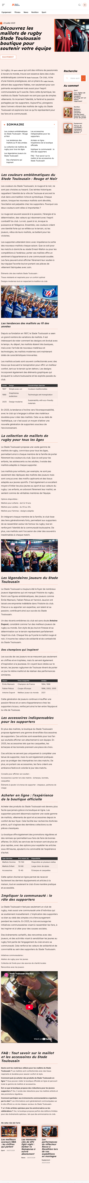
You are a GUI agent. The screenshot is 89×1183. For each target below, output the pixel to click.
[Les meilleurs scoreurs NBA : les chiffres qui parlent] (9, 1131)
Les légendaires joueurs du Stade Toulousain (15, 154)
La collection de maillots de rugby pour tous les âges (15, 148)
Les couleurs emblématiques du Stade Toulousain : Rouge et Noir (16, 133)
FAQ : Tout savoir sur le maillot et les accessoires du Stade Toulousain (42, 158)
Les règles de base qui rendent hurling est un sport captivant (80, 97)
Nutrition (77, 107)
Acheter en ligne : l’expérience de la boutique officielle (42, 142)
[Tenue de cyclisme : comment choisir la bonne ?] (68, 128)
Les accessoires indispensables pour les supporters (40, 133)
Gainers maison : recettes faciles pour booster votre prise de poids (80, 113)
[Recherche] (79, 5)
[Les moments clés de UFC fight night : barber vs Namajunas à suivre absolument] (29, 1131)
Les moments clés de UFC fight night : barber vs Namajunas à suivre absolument (28, 1146)
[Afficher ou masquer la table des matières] (39, 124)
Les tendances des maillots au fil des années (16, 141)
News (23, 1157)
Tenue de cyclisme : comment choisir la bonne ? (78, 129)
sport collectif (18, 70)
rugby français (48, 81)
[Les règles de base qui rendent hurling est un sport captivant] (68, 96)
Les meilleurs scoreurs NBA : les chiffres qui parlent (8, 1143)
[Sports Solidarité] (15, 5)
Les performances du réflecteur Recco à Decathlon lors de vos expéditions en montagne (50, 1148)
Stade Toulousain (32, 77)
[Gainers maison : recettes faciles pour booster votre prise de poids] (68, 112)
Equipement (8, 57)
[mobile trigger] (4, 5)
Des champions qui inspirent (14, 161)
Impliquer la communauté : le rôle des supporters (42, 150)
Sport (3, 1150)
